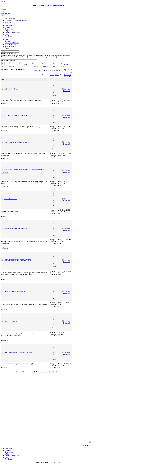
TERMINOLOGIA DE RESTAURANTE (18, 260)
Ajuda (55, 66)
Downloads (67, 75)
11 (60, 71)
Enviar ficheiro (23, 65)
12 (62, 71)
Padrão (52, 75)
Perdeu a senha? (10, 19)
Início (3, 66)
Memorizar (4, 13)
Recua (41, 71)
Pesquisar (12, 66)
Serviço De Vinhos (11, 321)
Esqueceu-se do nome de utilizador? (16, 20)
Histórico (35, 66)
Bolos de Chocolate (11, 199)
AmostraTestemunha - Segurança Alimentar (18, 352)
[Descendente (67, 76)
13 (65, 71)
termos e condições (56, 462)
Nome (57, 75)
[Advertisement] (13, 402)
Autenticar (4, 15)
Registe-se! (8, 22)
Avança (69, 71)
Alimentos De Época (11, 89)
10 (57, 71)
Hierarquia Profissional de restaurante (16, 228)
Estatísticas (45, 66)
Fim (71, 72)
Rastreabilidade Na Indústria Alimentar (17, 142)
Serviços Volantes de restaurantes (15, 291)
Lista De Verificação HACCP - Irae (16, 115)
